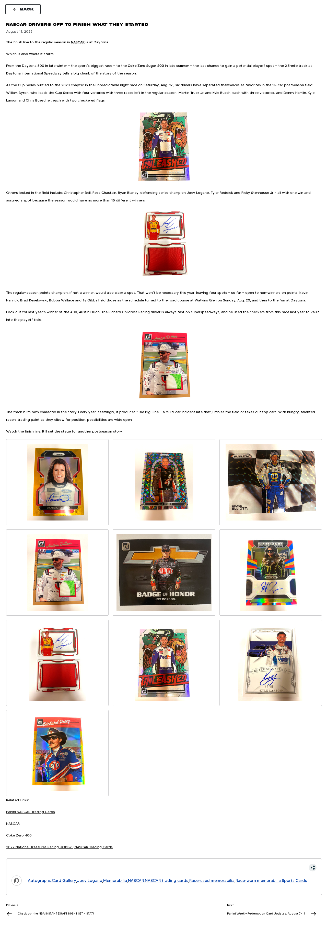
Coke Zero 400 (19, 835)
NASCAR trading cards (166, 880)
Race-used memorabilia (212, 880)
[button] (164, 867)
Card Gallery (64, 880)
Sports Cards (294, 880)
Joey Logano (89, 880)
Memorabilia (115, 880)
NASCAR (78, 42)
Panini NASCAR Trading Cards (30, 811)
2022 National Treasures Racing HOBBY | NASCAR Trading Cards (59, 847)
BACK (27, 9)
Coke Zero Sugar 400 (146, 65)
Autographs (39, 880)
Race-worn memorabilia (258, 880)
